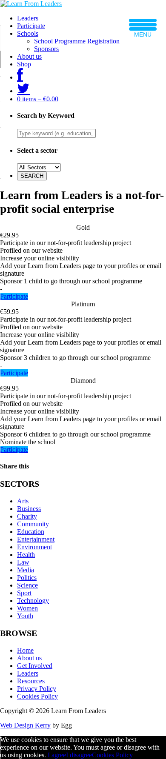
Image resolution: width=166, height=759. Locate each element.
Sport (24, 592)
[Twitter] (23, 90)
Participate (31, 25)
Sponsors (46, 48)
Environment (34, 547)
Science (27, 585)
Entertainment (35, 539)
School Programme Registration (77, 41)
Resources (31, 681)
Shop (24, 64)
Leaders (27, 18)
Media (25, 570)
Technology (33, 600)
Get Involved (34, 665)
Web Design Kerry (25, 725)
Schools (27, 33)
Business (29, 508)
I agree (57, 755)
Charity (27, 516)
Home (25, 650)
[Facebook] (20, 77)
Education (30, 531)
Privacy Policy (36, 688)
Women (27, 608)
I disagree (79, 755)
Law (23, 562)
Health (26, 554)
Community (33, 524)
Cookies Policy (37, 696)
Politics (27, 577)
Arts (23, 501)
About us (29, 56)
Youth (25, 615)
